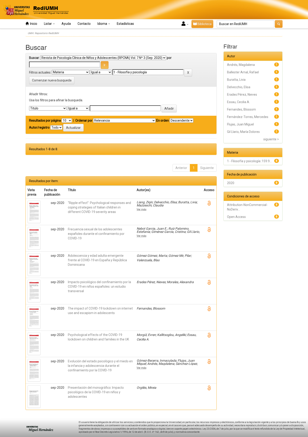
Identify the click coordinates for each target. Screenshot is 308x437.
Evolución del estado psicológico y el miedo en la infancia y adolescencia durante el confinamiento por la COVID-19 (100, 365)
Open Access (236, 217)
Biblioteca (204, 24)
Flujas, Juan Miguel (240, 124)
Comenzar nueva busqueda (51, 80)
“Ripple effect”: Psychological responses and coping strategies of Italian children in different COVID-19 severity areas (99, 207)
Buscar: (34, 58)
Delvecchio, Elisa (238, 87)
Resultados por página (45, 120)
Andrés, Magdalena (241, 65)
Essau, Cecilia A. (238, 102)
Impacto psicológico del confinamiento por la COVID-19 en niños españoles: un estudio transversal (99, 286)
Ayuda (66, 23)
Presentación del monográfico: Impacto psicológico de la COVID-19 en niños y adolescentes (96, 392)
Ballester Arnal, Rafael (243, 72)
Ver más (141, 209)
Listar (48, 23)
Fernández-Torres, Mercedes (247, 117)
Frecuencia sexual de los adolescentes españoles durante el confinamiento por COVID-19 (96, 233)
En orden (162, 120)
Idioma (102, 23)
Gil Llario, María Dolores (243, 132)
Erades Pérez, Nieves (242, 94)
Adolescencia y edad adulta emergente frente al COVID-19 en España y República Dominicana (97, 260)
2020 (230, 183)
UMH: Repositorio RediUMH (43, 33)
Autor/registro (39, 127)
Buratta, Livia (236, 79)
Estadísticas (125, 23)
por (169, 58)
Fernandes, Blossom (241, 109)
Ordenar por (83, 120)
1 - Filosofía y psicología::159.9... (249, 161)
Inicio (33, 23)
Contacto (84, 23)
